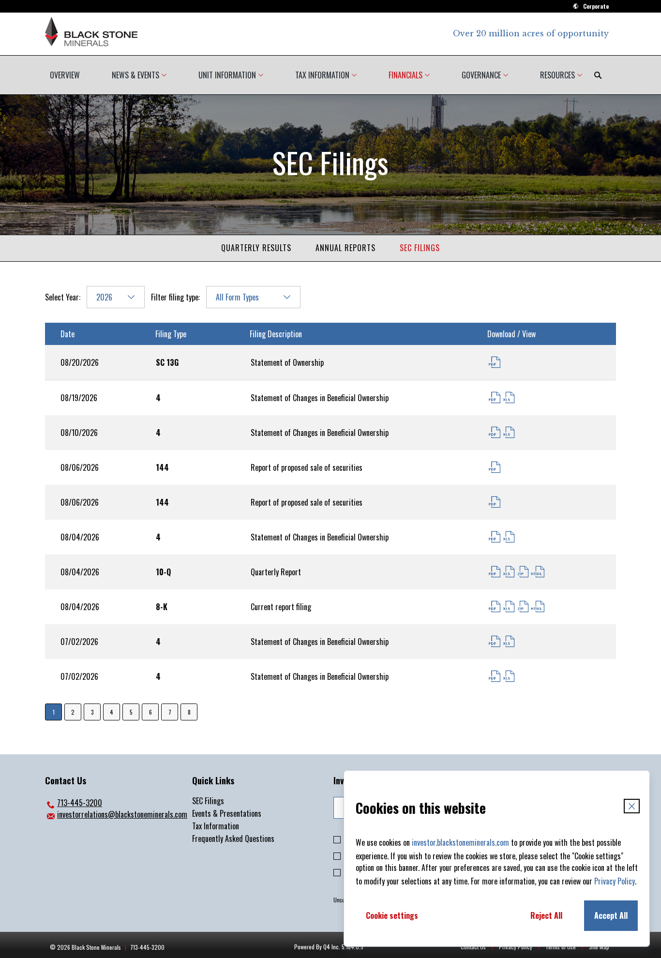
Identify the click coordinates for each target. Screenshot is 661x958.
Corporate (596, 6)
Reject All (546, 915)
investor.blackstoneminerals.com (460, 842)
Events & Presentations (226, 813)
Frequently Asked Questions (233, 838)
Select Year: (62, 297)
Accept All (611, 915)
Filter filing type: (175, 297)
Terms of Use (560, 947)
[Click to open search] (598, 75)
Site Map (599, 947)
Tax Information (215, 826)
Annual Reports (345, 248)
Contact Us (473, 947)
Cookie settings (392, 915)
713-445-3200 (73, 802)
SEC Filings (420, 248)
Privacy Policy (614, 881)
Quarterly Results (256, 248)
